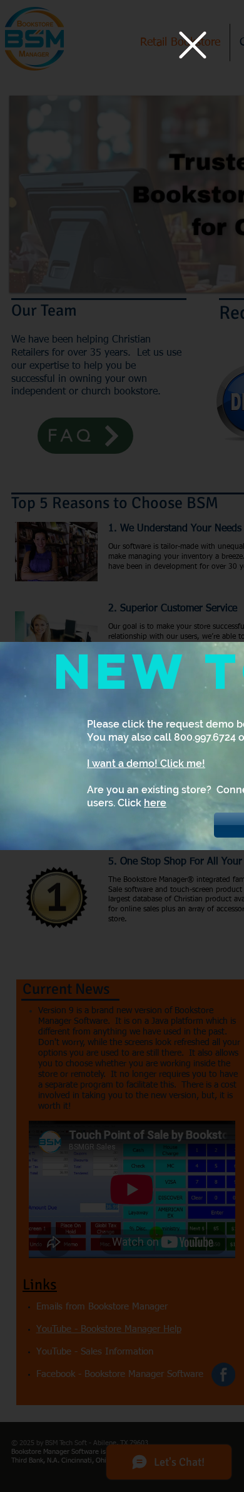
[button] (192, 45)
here (155, 803)
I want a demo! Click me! (146, 763)
